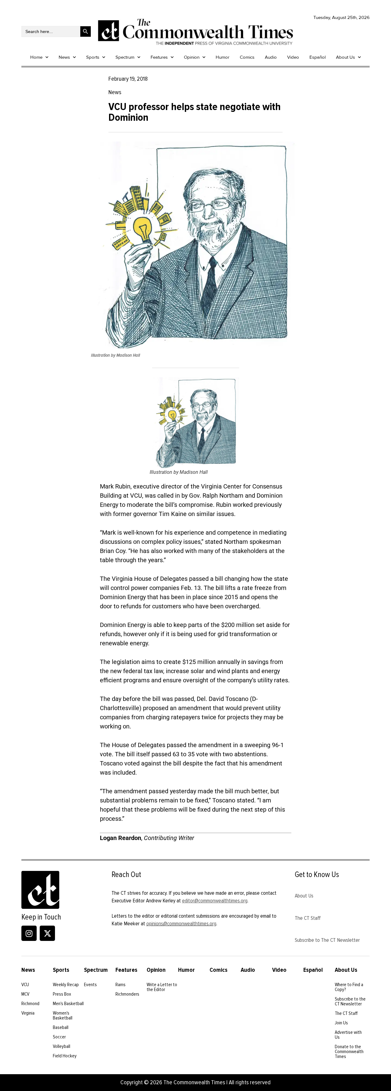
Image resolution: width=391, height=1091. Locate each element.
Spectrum (124, 57)
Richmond (30, 1004)
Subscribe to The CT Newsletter (327, 940)
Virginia (28, 1013)
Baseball (60, 1027)
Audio (271, 57)
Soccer (59, 1037)
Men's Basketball (68, 1004)
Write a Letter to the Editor (162, 987)
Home (36, 57)
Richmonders (127, 994)
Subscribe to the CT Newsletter (350, 1001)
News (64, 57)
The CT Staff (308, 918)
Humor (222, 57)
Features (159, 57)
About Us (345, 57)
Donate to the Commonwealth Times (349, 1052)
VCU (25, 985)
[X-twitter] (47, 933)
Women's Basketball (62, 1015)
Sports (92, 57)
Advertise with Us (348, 1034)
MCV (25, 994)
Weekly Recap (66, 985)
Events (90, 985)
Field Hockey (65, 1056)
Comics (247, 57)
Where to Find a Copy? (349, 987)
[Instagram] (29, 933)
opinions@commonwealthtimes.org (181, 923)
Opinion (191, 57)
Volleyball (61, 1046)
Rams (120, 985)
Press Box (62, 994)
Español (317, 57)
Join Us (341, 1023)
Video (293, 57)
